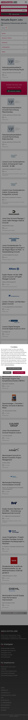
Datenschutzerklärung (9, 364)
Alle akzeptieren (19, 372)
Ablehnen (7, 372)
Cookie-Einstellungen (14, 368)
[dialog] (14, 360)
